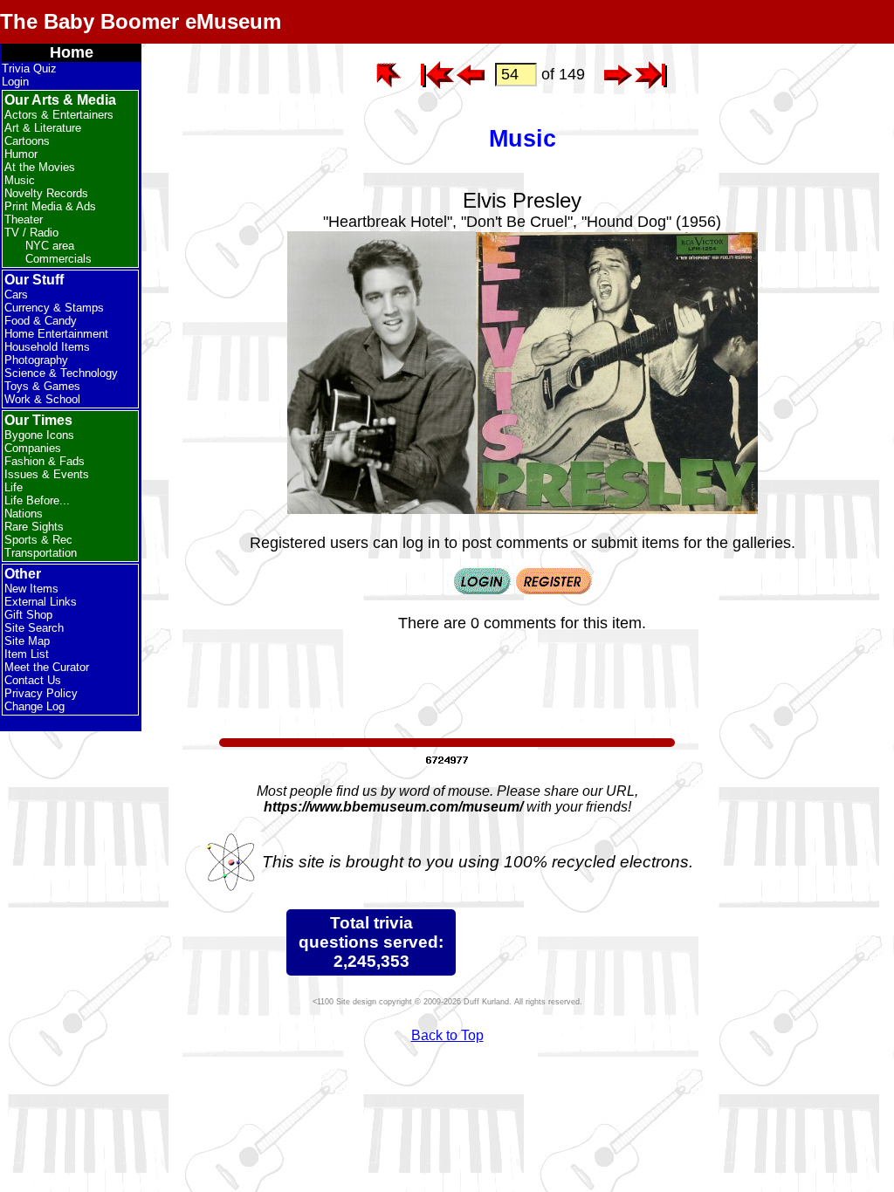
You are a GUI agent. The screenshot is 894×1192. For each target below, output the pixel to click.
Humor (21, 154)
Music (19, 180)
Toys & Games (42, 386)
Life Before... (37, 500)
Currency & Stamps (54, 307)
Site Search (34, 627)
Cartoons (27, 140)
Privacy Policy (41, 693)
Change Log (34, 706)
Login (15, 81)
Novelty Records (46, 193)
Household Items (47, 346)
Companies (32, 448)
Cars (16, 294)
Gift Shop (28, 614)
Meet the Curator (46, 667)
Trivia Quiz (29, 68)
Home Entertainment (56, 333)
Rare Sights (34, 526)
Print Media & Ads (50, 206)
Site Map (27, 640)
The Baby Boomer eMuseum (140, 21)
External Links (40, 601)
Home (71, 52)
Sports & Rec (38, 539)
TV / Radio (31, 232)
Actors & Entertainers (58, 114)
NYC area (49, 245)
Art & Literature (42, 127)
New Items (31, 588)
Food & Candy (40, 320)
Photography (36, 360)
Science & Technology (61, 373)
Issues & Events (46, 474)
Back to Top (447, 1035)
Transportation (40, 552)
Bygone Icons (39, 435)
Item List (26, 654)
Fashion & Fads (44, 461)
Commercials (58, 258)
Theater (23, 219)
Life (13, 487)
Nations (23, 513)
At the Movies (39, 167)
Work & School (42, 399)
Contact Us (32, 680)
